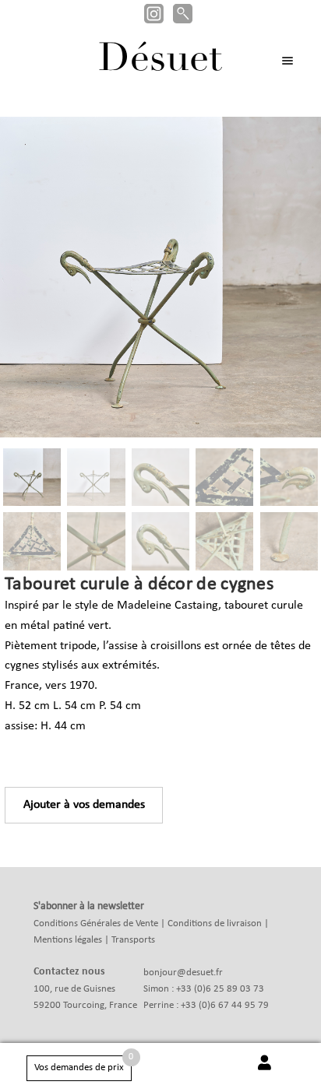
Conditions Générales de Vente (96, 923)
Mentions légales (68, 940)
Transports (133, 940)
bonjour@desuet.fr (183, 972)
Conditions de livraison (215, 923)
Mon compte (264, 1071)
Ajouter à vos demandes (84, 805)
